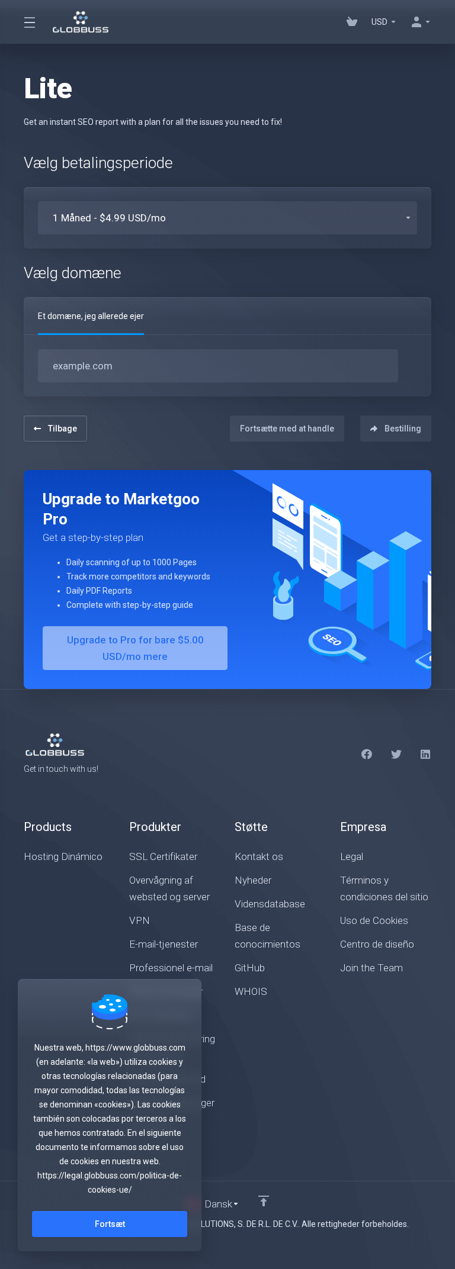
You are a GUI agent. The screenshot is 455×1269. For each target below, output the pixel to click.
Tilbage (62, 428)
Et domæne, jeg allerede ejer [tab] (91, 316)
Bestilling (402, 428)
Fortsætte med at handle (287, 428)
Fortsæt (110, 1224)
